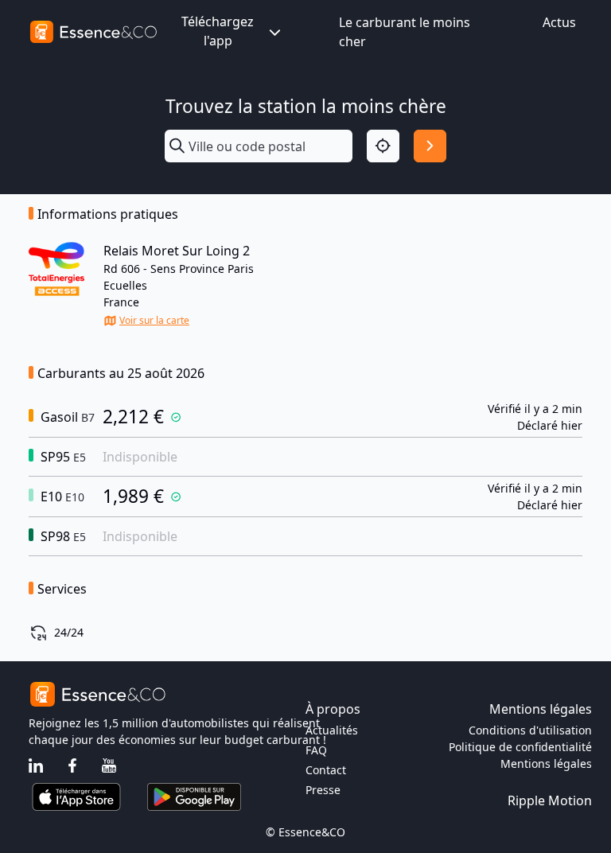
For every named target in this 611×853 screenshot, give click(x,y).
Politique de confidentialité (520, 746)
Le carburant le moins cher (404, 32)
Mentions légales (546, 763)
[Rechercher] (430, 146)
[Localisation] (383, 146)
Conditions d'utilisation (530, 730)
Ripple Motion (550, 800)
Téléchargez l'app (217, 31)
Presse (323, 789)
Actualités (332, 730)
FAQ (316, 750)
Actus (559, 22)
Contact (326, 769)
